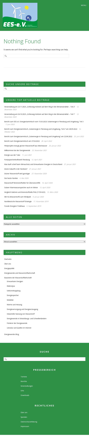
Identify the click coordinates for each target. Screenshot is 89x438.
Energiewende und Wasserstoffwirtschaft (19, 273)
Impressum (25, 426)
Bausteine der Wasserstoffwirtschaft (18, 278)
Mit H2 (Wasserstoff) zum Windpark (17, 197)
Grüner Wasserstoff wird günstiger (17, 173)
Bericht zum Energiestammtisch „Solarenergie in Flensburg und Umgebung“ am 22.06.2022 (38, 136)
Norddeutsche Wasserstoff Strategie (18, 201)
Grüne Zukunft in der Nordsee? (15, 169)
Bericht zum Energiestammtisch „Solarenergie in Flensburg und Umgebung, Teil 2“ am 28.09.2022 (40, 129)
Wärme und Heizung (14, 304)
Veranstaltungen (27, 386)
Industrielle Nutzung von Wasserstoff (21, 314)
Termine (24, 377)
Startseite (7, 259)
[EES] (28, 15)
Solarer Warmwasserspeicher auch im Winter (21, 187)
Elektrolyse (11, 286)
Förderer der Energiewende (17, 323)
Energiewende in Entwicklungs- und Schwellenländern (26, 318)
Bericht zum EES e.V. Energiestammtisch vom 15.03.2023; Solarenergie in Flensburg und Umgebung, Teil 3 (43, 121)
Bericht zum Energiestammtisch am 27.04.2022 (22, 141)
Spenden (24, 417)
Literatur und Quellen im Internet (19, 328)
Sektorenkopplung (13, 291)
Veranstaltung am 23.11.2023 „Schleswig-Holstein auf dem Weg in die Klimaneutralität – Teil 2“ (39, 107)
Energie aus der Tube (12, 155)
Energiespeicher (13, 295)
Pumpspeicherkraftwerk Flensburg (17, 160)
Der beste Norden (11, 178)
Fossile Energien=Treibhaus (14, 206)
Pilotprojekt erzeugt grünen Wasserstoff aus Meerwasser (25, 146)
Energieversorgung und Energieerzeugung (22, 309)
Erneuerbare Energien (15, 281)
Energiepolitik (9, 268)
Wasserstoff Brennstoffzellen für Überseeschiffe (22, 183)
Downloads (25, 395)
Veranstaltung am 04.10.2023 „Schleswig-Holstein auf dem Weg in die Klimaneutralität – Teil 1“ (39, 114)
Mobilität (10, 300)
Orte (22, 390)
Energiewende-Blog (11, 334)
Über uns (7, 264)
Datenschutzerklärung (29, 422)
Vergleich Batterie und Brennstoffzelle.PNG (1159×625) (24, 192)
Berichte (24, 381)
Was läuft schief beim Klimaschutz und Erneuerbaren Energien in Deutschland (33, 164)
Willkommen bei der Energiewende (17, 150)
